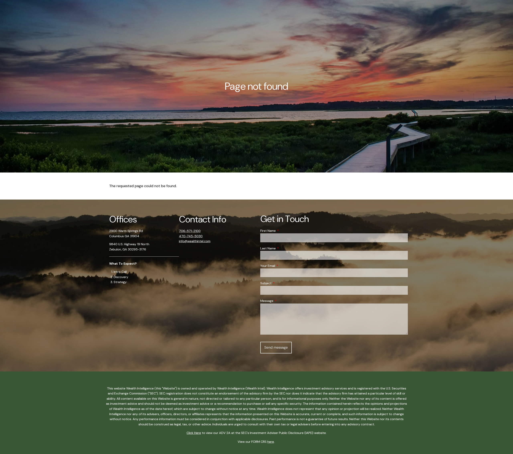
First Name (283, 231)
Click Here (194, 433)
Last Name (283, 248)
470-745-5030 (191, 236)
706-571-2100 (190, 231)
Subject (281, 283)
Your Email (283, 266)
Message (282, 301)
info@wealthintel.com (194, 241)
